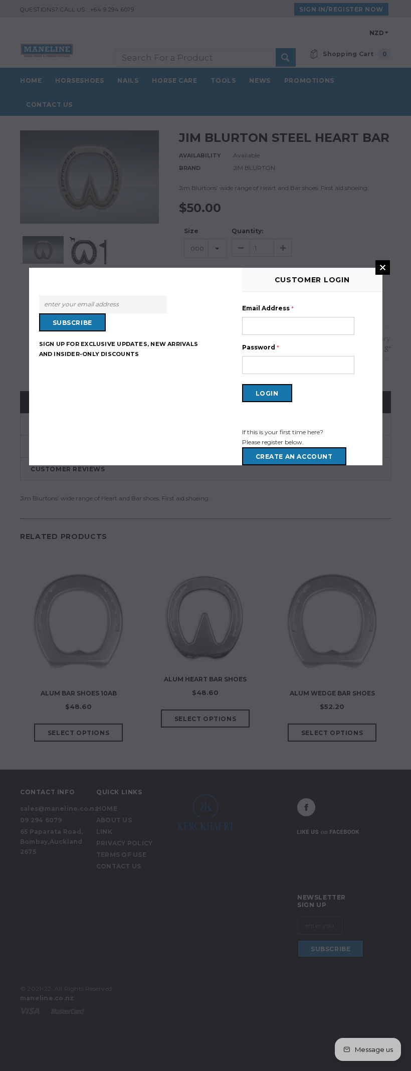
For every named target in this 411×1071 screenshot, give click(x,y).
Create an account (294, 456)
